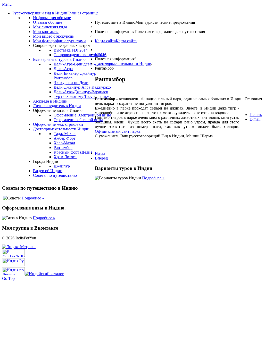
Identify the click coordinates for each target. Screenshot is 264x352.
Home (100, 54)
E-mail (255, 119)
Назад (100, 153)
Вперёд (101, 158)
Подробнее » (153, 178)
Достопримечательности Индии (123, 63)
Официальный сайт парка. (118, 131)
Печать (256, 114)
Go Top (8, 278)
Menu (7, 4)
